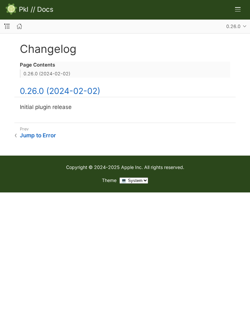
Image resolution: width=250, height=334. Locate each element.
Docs (45, 9)
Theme (109, 180)
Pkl (23, 9)
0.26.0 (233, 26)
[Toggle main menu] (237, 9)
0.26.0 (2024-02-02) (46, 73)
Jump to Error (38, 135)
